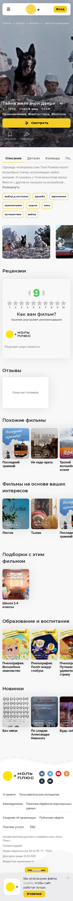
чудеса (32, 205)
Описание (13, 158)
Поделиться (26, 139)
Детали (33, 158)
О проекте (9, 794)
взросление (59, 196)
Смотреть (39, 123)
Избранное (10, 139)
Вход (60, 9)
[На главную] (33, 9)
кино (47, 205)
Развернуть (11, 187)
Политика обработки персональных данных (49, 806)
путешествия (13, 214)
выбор (32, 214)
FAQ (33, 827)
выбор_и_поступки (16, 196)
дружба (40, 196)
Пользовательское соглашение (39, 794)
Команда (52, 158)
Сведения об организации (19, 817)
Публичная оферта (51, 817)
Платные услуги (13, 827)
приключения (13, 205)
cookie (28, 883)
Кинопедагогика (13, 803)
